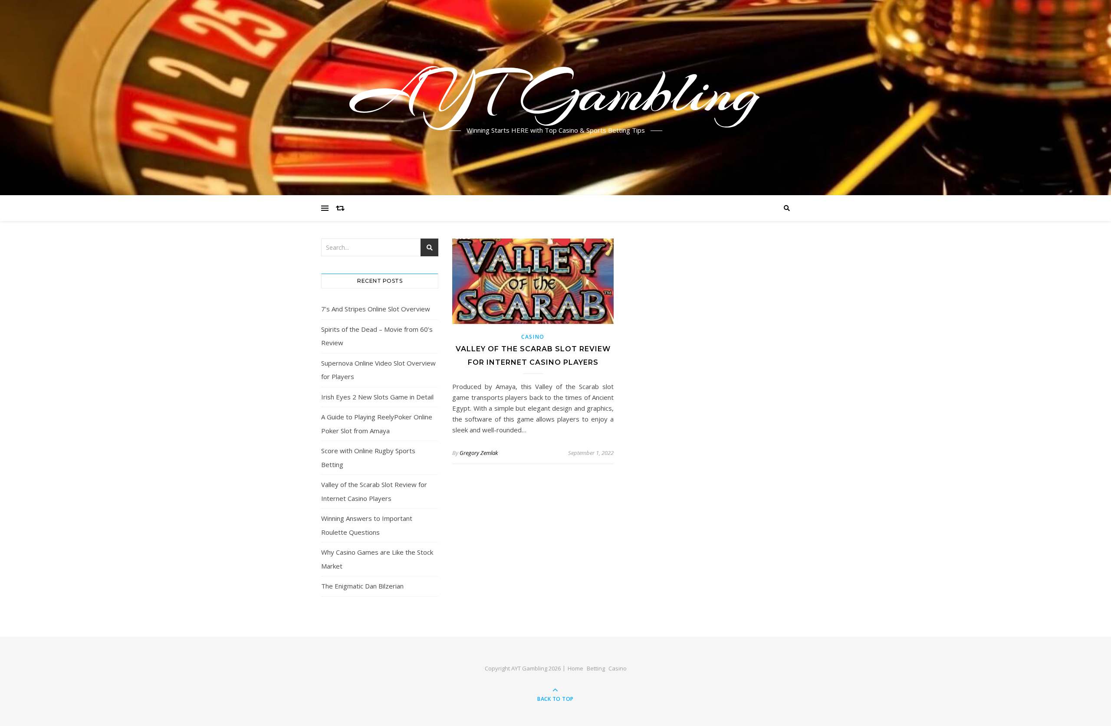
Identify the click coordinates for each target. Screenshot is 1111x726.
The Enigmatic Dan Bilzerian (362, 586)
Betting (596, 668)
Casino (533, 336)
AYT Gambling (555, 92)
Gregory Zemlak (479, 453)
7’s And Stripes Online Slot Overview (375, 308)
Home (575, 668)
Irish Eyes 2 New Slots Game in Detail (377, 396)
